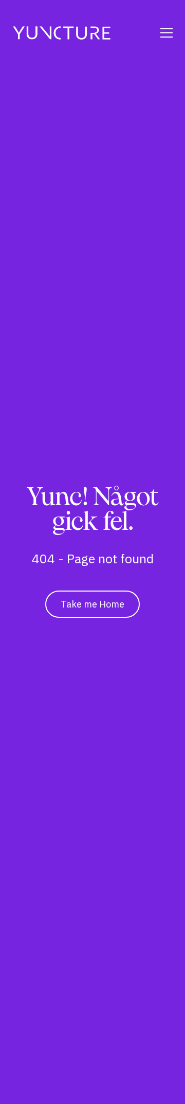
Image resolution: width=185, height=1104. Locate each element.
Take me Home (92, 604)
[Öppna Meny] (157, 33)
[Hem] (61, 33)
